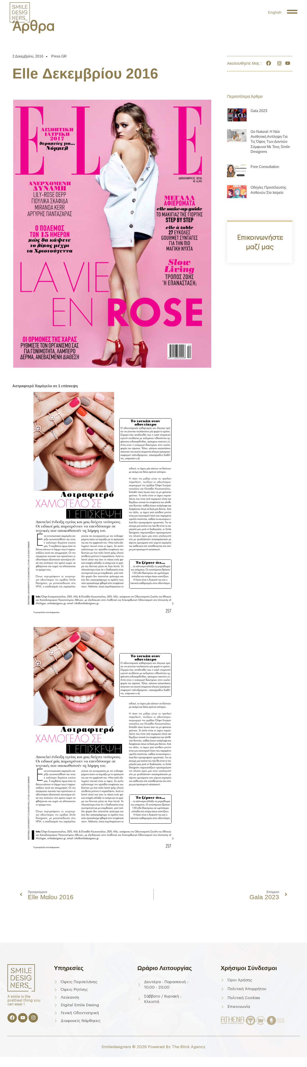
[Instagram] (33, 1017)
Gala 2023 (259, 111)
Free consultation (265, 167)
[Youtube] (22, 1017)
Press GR (59, 56)
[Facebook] (12, 1017)
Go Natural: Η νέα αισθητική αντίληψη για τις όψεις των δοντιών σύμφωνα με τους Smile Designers (270, 142)
